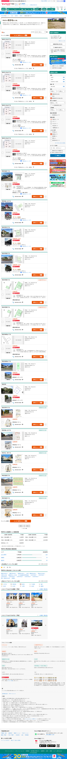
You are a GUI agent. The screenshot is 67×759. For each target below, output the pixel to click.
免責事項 (42, 751)
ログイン (16, 5)
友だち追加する (41, 734)
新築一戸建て (24, 9)
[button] (3, 594)
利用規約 (27, 751)
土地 (40, 9)
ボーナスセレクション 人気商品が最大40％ (28, 5)
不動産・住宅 (4, 733)
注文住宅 (36, 9)
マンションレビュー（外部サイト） (31, 718)
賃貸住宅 (3, 9)
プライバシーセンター (20, 751)
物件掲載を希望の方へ (35, 751)
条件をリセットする (62, 40)
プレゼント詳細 (10, 680)
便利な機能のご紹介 (50, 734)
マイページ (59, 51)
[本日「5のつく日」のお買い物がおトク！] (17, 1)
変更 (64, 77)
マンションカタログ (5, 740)
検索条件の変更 (54, 72)
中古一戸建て (30, 9)
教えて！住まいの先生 (15, 740)
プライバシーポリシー (9, 751)
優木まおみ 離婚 (60, 1)
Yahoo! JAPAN (44, 1)
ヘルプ (49, 1)
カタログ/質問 (50, 9)
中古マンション (17, 9)
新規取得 (23, 3)
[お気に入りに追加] (45, 64)
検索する (59, 155)
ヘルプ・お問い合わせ (57, 751)
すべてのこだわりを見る (60, 143)
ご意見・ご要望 (48, 751)
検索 (64, 1)
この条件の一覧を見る (43, 589)
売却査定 (44, 9)
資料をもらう (37, 65)
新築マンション (10, 9)
